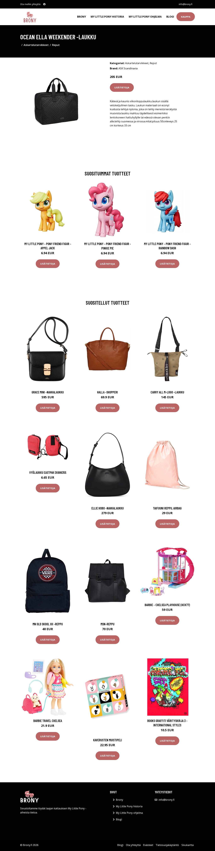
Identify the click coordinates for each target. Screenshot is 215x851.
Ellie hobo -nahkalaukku (107, 508)
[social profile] (44, 4)
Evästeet (148, 845)
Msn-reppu (107, 624)
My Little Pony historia (107, 16)
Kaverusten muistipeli (107, 740)
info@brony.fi (185, 4)
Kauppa (185, 16)
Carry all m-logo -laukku (167, 392)
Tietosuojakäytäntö (167, 845)
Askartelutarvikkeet (36, 45)
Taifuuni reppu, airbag (167, 508)
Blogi (170, 16)
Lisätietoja (121, 87)
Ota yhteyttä (133, 845)
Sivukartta (187, 845)
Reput (56, 45)
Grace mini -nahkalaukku (48, 392)
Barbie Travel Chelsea (47, 721)
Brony (81, 16)
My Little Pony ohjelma (145, 16)
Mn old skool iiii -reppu (48, 624)
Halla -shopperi (107, 392)
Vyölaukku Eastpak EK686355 (47, 472)
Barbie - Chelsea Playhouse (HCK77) (167, 605)
